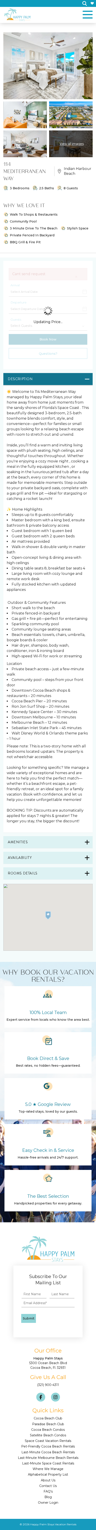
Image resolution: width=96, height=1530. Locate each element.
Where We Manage (48, 1469)
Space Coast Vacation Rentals (48, 1441)
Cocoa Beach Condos (48, 1430)
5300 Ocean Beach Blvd (48, 1363)
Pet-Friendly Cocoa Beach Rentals (48, 1446)
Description (20, 378)
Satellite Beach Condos (48, 1435)
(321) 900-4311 (48, 1385)
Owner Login (48, 1503)
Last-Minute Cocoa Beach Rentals (48, 1452)
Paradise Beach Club (48, 1424)
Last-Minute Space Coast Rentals (48, 1463)
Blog (48, 1497)
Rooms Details (23, 873)
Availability (20, 857)
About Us (48, 1480)
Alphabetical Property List (48, 1474)
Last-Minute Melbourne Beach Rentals (48, 1458)
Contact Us (48, 1486)
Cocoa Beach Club (48, 1418)
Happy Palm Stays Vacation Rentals (53, 1524)
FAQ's (48, 1491)
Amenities (18, 842)
